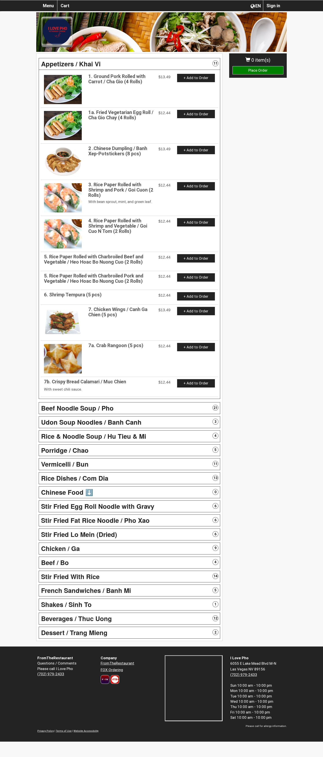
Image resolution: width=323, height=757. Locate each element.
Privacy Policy (45, 731)
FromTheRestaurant (117, 663)
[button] (129, 64)
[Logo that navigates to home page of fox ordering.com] (114, 679)
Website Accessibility (86, 731)
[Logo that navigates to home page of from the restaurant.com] (105, 679)
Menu (48, 5)
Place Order (258, 70)
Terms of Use (64, 731)
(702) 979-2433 (50, 674)
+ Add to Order (195, 78)
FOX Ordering (112, 670)
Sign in (273, 5)
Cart (65, 5)
